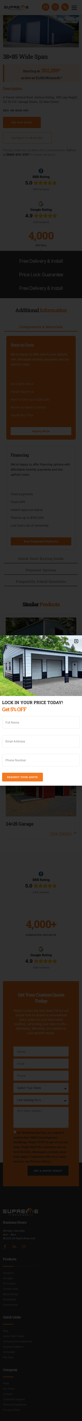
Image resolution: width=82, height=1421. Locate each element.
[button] (76, 641)
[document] (41, 710)
